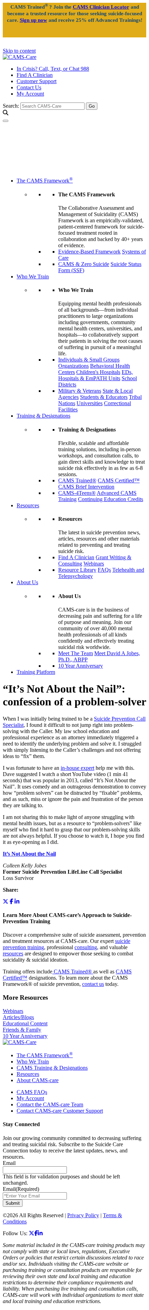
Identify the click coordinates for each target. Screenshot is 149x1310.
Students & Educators (104, 397)
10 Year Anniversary (80, 666)
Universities (90, 403)
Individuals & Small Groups (89, 360)
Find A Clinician (35, 75)
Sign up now (33, 20)
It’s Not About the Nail (29, 854)
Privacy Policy (83, 1215)
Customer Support (36, 81)
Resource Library (77, 570)
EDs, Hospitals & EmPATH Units (95, 375)
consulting (85, 947)
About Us (27, 582)
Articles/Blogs (18, 1017)
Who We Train (33, 276)
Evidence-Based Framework (89, 252)
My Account (30, 94)
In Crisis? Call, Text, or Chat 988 (53, 69)
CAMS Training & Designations (52, 1068)
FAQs (104, 570)
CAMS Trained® (77, 480)
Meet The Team (75, 653)
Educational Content (25, 1023)
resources (13, 953)
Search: (11, 106)
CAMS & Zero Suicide (83, 264)
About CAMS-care (38, 1080)
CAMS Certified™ (119, 480)
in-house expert (77, 768)
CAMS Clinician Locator (101, 7)
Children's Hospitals (98, 372)
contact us (93, 984)
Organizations (73, 366)
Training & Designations (43, 416)
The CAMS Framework (45, 181)
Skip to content (19, 51)
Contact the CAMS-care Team (50, 1104)
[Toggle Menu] (5, 121)
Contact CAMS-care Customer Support (60, 1111)
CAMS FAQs (32, 1092)
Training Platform (36, 672)
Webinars (94, 564)
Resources (28, 505)
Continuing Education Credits (110, 499)
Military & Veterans (79, 391)
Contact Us (29, 87)
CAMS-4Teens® (77, 493)
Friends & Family (22, 1030)
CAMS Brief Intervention (86, 487)
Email (9, 1163)
